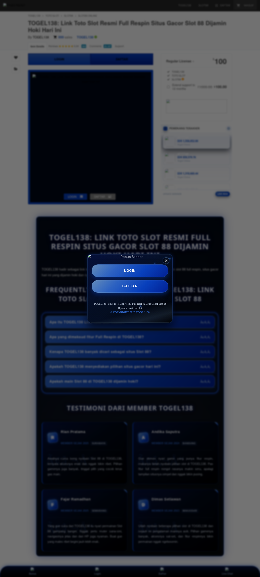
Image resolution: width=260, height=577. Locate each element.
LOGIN (130, 270)
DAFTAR (130, 286)
